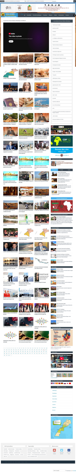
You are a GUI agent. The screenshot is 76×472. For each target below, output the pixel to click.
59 (4, 353)
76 (43, 353)
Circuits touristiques (37, 15)
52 (32, 351)
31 (27, 349)
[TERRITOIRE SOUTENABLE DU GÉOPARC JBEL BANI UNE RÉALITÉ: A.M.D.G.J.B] (62, 129)
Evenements (61, 15)
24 (11, 349)
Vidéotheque (11, 452)
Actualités (29, 15)
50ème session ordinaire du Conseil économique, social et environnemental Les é (25, 167)
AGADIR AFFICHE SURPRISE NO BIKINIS (41, 181)
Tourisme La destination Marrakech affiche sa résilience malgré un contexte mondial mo (10, 64)
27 (18, 349)
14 (32, 348)
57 (43, 351)
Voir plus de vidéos (54, 368)
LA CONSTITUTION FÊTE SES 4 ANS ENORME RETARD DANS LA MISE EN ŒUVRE (40, 93)
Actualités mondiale (43, 450)
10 (23, 348)
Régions (50, 15)
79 (6, 355)
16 (37, 348)
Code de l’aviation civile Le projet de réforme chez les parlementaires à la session (25, 299)
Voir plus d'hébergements (61, 198)
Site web (53, 410)
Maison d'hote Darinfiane (62, 172)
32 (29, 349)
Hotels (55, 15)
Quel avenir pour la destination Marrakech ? (10, 92)
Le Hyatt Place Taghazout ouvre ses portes (41, 210)
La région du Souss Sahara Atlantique (9, 78)
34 (34, 349)
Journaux (53, 404)
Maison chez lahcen (61, 178)
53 (34, 351)
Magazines (54, 407)
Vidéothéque (54, 390)
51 (29, 351)
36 (39, 349)
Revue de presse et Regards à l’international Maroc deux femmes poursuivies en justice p (9, 284)
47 (20, 351)
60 (6, 353)
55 (39, 351)
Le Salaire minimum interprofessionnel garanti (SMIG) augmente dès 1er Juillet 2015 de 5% (25, 109)
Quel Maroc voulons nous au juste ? (25, 92)
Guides (69, 169)
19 (44, 348)
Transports (29, 452)
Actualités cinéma (17, 452)
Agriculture (43, 452)
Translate (74, 470)
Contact (67, 15)
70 (29, 353)
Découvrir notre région (62, 387)
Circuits (61, 169)
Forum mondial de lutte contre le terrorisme (39, 454)
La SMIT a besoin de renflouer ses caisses (10, 251)
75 (41, 353)
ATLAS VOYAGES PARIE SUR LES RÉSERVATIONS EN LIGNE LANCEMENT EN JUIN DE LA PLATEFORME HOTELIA (41, 253)
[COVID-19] (62, 152)
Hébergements (54, 169)
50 (27, 351)
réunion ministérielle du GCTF (32, 456)
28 (20, 349)
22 (6, 349)
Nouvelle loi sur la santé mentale (24, 224)
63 (13, 353)
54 (36, 351)
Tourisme (45, 15)
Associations (17, 450)
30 (25, 349)
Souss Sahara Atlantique (32, 450)
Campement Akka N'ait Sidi (62, 184)
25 (13, 349)
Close (22, 14)
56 (41, 351)
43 (11, 351)
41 (6, 351)
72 (34, 353)
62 (11, 353)
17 (39, 348)
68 (25, 353)
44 (13, 351)
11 (25, 348)
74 (39, 353)
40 (4, 351)
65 (18, 353)
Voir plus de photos (54, 377)
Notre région (6, 450)
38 (43, 349)
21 (4, 349)
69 (27, 353)
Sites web (5, 456)
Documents (54, 401)
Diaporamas (54, 396)
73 (36, 353)
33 (32, 349)
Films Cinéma (54, 398)
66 (20, 353)
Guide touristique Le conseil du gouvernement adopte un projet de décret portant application (26, 152)
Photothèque (54, 393)
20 (46, 348)
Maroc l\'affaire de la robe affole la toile (9, 326)
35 (36, 349)
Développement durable (36, 452)
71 (32, 353)
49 (25, 351)
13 (30, 348)
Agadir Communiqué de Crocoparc (40, 282)
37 (41, 349)
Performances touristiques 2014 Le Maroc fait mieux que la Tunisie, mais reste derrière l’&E (10, 268)
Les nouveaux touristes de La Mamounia (10, 196)
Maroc (38, 450)
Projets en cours (6, 454)
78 (4, 355)
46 (18, 351)
